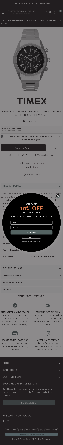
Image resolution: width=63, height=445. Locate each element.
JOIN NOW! (31, 232)
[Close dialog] (58, 196)
